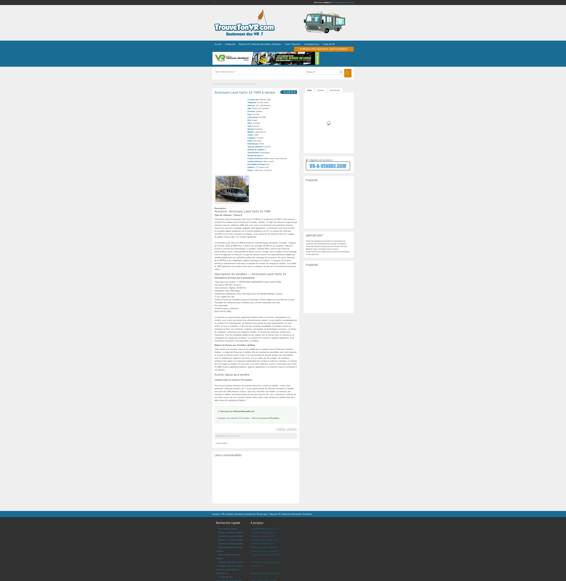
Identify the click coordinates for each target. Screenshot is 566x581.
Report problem (221, 443)
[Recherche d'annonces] (348, 73)
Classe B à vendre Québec (230, 536)
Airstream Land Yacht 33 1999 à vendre (244, 92)
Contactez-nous (311, 44)
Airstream (281, 430)
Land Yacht (291, 430)
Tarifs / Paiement (292, 44)
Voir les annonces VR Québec (265, 418)
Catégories (230, 44)
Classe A (223, 84)
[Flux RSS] (214, 2)
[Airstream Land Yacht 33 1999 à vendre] (232, 189)
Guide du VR (329, 44)
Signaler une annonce (321, 160)
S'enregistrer (337, 2)
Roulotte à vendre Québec (230, 543)
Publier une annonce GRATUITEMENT (324, 49)
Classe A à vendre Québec (230, 532)
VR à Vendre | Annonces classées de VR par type (244, 514)
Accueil (218, 44)
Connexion (348, 2)
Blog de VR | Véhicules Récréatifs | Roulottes (260, 44)
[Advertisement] (255, 480)
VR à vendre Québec (228, 529)
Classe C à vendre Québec (230, 540)
